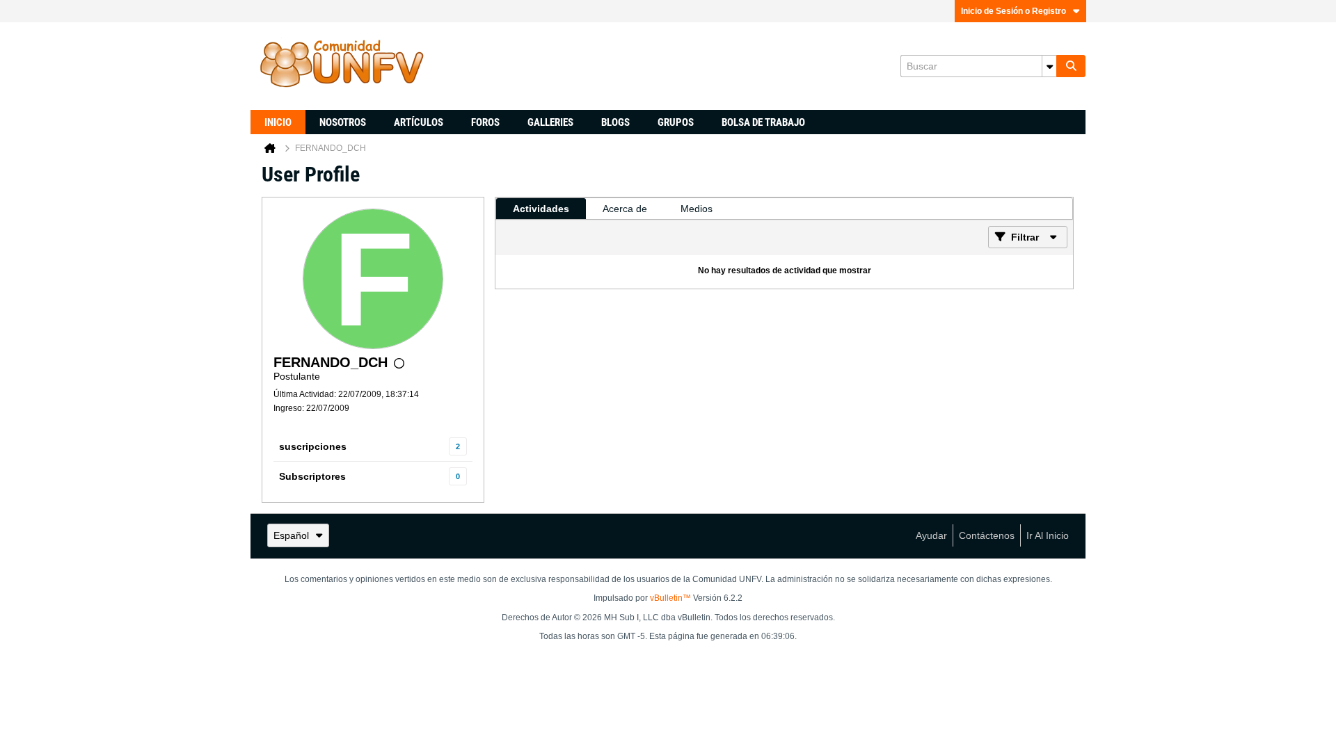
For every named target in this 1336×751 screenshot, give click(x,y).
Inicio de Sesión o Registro (1013, 11)
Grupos (676, 122)
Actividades (541, 208)
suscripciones (313, 446)
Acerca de (625, 208)
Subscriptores (312, 476)
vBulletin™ (670, 598)
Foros (485, 122)
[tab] (541, 208)
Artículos (418, 122)
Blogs (615, 122)
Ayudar (931, 535)
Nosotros (342, 122)
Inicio (278, 122)
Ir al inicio (1047, 535)
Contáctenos (987, 535)
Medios (697, 208)
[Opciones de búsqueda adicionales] (1049, 66)
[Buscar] (1071, 66)
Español (291, 535)
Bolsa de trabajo (763, 122)
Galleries (550, 122)
